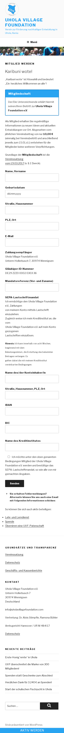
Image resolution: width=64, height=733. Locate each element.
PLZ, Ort (10, 219)
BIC (7, 423)
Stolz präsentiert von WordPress (23, 724)
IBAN (8, 405)
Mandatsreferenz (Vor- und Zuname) (29, 281)
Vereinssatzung (14, 554)
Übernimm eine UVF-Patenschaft (24, 525)
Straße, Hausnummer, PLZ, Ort (25, 388)
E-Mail (9, 236)
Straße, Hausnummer (19, 203)
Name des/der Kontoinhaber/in (25, 372)
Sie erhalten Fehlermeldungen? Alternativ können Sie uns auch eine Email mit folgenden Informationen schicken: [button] (34, 497)
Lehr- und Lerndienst (17, 517)
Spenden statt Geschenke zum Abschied (29, 675)
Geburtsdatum (15, 187)
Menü (33, 42)
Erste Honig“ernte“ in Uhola (21, 657)
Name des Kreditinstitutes (23, 440)
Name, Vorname (15, 171)
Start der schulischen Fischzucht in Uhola (28, 689)
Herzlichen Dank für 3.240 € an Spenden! (28, 682)
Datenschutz (12, 562)
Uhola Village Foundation (24, 23)
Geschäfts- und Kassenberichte (23, 570)
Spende (9, 521)
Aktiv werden (32, 730)
